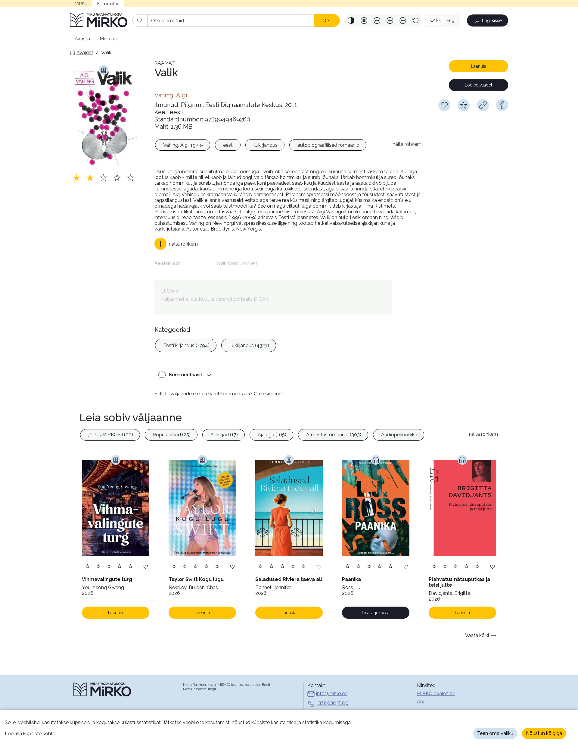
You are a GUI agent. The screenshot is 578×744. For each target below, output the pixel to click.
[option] (182, 145)
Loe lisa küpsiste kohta (30, 733)
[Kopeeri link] (483, 105)
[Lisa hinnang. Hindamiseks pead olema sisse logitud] (103, 177)
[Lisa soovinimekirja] (145, 566)
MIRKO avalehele (436, 693)
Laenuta (478, 66)
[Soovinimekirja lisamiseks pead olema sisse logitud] (444, 105)
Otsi (326, 21)
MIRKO (81, 3)
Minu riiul (109, 39)
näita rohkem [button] (407, 144)
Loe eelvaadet (478, 85)
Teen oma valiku (495, 733)
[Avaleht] (99, 20)
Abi (420, 702)
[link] (170, 95)
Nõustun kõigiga (544, 733)
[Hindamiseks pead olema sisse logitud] (464, 105)
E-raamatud (108, 3)
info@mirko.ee (331, 693)
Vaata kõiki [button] (477, 635)
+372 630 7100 (332, 703)
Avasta (82, 39)
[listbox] (270, 146)
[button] (351, 20)
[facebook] (502, 105)
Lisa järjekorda (376, 612)
